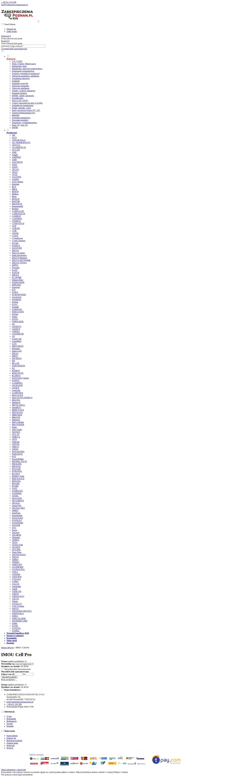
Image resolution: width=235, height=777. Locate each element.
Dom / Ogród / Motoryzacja (24, 64)
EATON (15, 272)
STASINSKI (17, 523)
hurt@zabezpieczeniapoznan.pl (14, 5)
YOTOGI (16, 628)
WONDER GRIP (19, 621)
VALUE (15, 584)
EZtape (15, 302)
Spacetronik (17, 515)
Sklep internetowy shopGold (13, 770)
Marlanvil (16, 402)
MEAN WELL (18, 405)
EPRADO (16, 285)
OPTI (14, 439)
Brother (15, 209)
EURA (15, 292)
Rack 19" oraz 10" (20, 125)
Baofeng (15, 184)
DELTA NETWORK (21, 260)
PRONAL (16, 466)
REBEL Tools (18, 476)
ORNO (15, 449)
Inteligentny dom (19, 66)
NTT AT (15, 434)
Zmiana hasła (12, 743)
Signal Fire (16, 505)
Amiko (15, 155)
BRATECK (17, 204)
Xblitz (14, 623)
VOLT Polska (18, 606)
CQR (14, 231)
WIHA (15, 616)
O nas (9, 716)
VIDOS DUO (18, 596)
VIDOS (15, 594)
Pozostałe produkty (20, 120)
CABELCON (18, 211)
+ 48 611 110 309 (8, 2)
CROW (15, 233)
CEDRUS (16, 221)
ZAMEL (16, 631)
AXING (15, 179)
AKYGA (16, 145)
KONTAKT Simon (20, 378)
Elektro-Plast (17, 280)
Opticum (15, 442)
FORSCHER (18, 321)
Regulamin (11, 719)
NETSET (16, 432)
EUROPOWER (19, 294)
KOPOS (15, 380)
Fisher (14, 317)
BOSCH (15, 199)
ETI (13, 290)
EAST (15, 270)
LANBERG (17, 383)
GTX (14, 344)
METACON (17, 412)
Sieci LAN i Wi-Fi (20, 100)
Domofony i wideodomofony (24, 122)
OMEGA (16, 437)
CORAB (16, 228)
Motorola (16, 420)
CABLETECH (18, 213)
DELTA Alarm (18, 253)
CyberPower (17, 238)
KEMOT (16, 370)
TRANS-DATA (19, 554)
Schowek (11, 745)
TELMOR (16, 535)
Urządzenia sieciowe (21, 78)
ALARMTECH (19, 147)
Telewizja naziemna (20, 86)
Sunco (14, 530)
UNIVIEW (17, 577)
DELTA (15, 250)
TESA (15, 542)
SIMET (15, 510)
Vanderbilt (16, 586)
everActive (16, 297)
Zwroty (10, 723)
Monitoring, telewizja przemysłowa (27, 68)
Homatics (16, 348)
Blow (14, 196)
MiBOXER (17, 415)
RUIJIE (15, 486)
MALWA (16, 400)
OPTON (15, 444)
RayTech (16, 474)
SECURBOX (18, 501)
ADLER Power (19, 140)
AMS (14, 160)
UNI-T (15, 572)
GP (13, 336)
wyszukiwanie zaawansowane (14, 49)
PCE (14, 456)
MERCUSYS (18, 410)
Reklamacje (12, 721)
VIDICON (16, 591)
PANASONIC (18, 451)
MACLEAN (17, 395)
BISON (15, 191)
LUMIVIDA (17, 393)
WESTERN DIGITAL (22, 611)
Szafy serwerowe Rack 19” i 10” (26, 110)
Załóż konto (12, 31)
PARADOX (17, 454)
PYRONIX (17, 471)
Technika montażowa (21, 118)
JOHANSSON (18, 366)
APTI (14, 164)
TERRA (15, 540)
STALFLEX (17, 518)
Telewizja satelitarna (20, 88)
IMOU (15, 356)
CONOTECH (18, 223)
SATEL (15, 496)
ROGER (16, 483)
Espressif (16, 287)
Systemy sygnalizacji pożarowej (25, 73)
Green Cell (16, 339)
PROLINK (17, 464)
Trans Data (16, 552)
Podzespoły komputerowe (23, 71)
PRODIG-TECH (19, 461)
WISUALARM (19, 618)
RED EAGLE (18, 478)
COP (14, 226)
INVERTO (17, 358)
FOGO (15, 319)
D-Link (15, 243)
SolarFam (16, 513)
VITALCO (17, 604)
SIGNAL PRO (18, 508)
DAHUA (16, 245)
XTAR (15, 626)
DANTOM (17, 248)
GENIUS (16, 329)
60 (27, 666)
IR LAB (15, 363)
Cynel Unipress (18, 240)
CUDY (15, 236)
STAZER (16, 525)
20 (22, 666)
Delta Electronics (19, 255)
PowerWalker (18, 459)
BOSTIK (16, 201)
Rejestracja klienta (14, 740)
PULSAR (16, 469)
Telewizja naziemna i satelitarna (25, 76)
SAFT (14, 488)
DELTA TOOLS (19, 263)
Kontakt (10, 726)
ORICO (15, 447)
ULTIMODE (17, 567)
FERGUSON (18, 312)
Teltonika (16, 537)
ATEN (15, 167)
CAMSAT (16, 216)
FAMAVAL (17, 309)
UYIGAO (16, 579)
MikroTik (16, 417)
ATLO (15, 172)
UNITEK (16, 574)
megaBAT (16, 407)
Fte (13, 324)
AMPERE (16, 157)
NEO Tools (17, 429)
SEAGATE (17, 498)
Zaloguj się (11, 29)
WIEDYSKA (18, 613)
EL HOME (17, 277)
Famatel (15, 307)
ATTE (14, 174)
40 (25, 666)
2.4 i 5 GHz (17, 61)
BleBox (15, 194)
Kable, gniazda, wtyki (21, 108)
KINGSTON (17, 373)
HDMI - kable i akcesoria (23, 95)
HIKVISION (17, 346)
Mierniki (15, 115)
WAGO (15, 608)
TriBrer (15, 559)
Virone (15, 601)
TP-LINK (16, 550)
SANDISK (17, 493)
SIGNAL (16, 503)
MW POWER (18, 424)
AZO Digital (17, 182)
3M (13, 135)
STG (14, 527)
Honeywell (16, 351)
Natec (14, 427)
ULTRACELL (18, 569)
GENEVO (16, 326)
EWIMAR (16, 299)
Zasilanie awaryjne (20, 83)
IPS (13, 361)
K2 (13, 368)
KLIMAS (16, 375)
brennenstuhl (17, 206)
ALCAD (16, 150)
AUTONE (16, 177)
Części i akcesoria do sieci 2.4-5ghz (27, 103)
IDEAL (15, 353)
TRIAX (15, 557)
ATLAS (15, 169)
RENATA (16, 481)
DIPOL (15, 265)
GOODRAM (18, 334)
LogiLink (16, 390)
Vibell (14, 589)
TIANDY (16, 547)
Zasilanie (16, 81)
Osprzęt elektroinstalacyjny (23, 113)
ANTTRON (17, 162)
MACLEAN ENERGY (22, 397)
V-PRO (15, 581)
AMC (14, 152)
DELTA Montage (19, 258)
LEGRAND (17, 385)
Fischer (15, 314)
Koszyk (10, 748)
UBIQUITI (17, 564)
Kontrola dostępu (19, 93)
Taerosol (15, 532)
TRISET (15, 562)
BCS (14, 186)
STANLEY (17, 520)
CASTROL (17, 218)
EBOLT (15, 275)
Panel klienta (12, 735)
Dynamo (15, 267)
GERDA (16, 331)
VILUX (15, 599)
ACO (14, 137)
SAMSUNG (17, 491)
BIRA (14, 189)
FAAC (15, 304)
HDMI (15, 127)
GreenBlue (16, 341)
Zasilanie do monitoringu (22, 105)
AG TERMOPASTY (21, 142)
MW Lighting (18, 422)
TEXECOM (17, 545)
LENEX (15, 388)
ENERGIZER (18, 282)
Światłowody (17, 98)
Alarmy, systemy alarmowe (23, 91)
